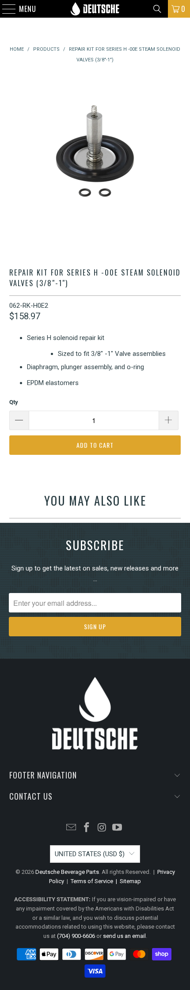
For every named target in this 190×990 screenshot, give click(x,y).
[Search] (157, 9)
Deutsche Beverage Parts (67, 872)
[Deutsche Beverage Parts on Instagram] (102, 828)
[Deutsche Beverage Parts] (95, 9)
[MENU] (4, 9)
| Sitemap (127, 881)
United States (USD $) (90, 854)
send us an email (124, 936)
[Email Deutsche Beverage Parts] (71, 828)
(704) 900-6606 (76, 936)
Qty (13, 402)
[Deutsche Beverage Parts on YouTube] (117, 828)
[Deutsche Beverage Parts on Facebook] (87, 828)
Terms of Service (92, 881)
